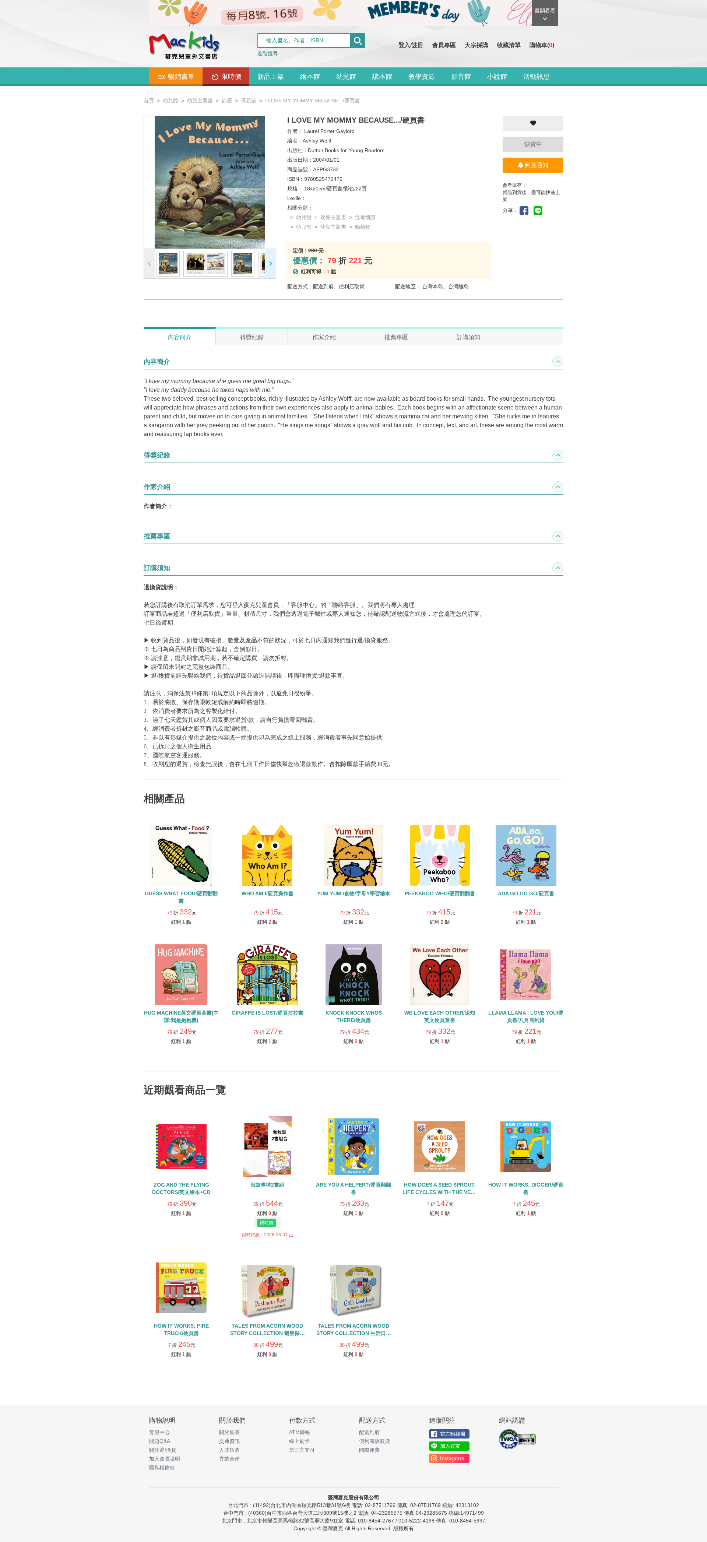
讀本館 (382, 76)
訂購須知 (468, 337)
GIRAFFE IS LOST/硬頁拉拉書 (267, 1013)
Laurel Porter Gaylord (329, 131)
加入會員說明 (164, 1459)
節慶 (227, 100)
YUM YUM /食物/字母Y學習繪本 (353, 893)
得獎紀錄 (252, 337)
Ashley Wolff (317, 141)
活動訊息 (536, 76)
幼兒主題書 (200, 100)
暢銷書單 (180, 76)
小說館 (497, 76)
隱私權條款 (162, 1468)
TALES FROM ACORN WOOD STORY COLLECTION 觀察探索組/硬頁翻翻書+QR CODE (267, 1333)
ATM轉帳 (299, 1432)
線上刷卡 (299, 1441)
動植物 (362, 227)
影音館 (461, 76)
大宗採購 (476, 45)
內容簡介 (179, 337)
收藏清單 (509, 45)
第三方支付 (302, 1450)
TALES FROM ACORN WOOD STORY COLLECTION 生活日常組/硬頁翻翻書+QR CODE (353, 1333)
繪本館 (310, 76)
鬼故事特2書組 (267, 1185)
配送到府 (369, 1432)
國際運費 (369, 1450)
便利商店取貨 (374, 1441)
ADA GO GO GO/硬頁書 (526, 893)
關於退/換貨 (162, 1450)
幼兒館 (346, 76)
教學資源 (421, 76)
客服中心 (159, 1432)
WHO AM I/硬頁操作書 (267, 893)
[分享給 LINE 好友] (540, 210)
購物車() (542, 45)
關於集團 (229, 1432)
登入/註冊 (410, 45)
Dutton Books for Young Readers (346, 150)
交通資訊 (229, 1441)
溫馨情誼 (365, 217)
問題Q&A (159, 1441)
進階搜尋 (267, 53)
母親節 (248, 100)
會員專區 (444, 45)
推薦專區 (396, 337)
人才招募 (229, 1450)
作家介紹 (324, 337)
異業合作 (229, 1459)
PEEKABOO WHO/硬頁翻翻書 (440, 893)
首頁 (149, 100)
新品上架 (270, 76)
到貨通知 (535, 165)
